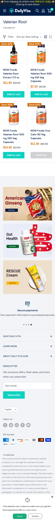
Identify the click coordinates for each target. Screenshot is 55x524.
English (8, 409)
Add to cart (13, 94)
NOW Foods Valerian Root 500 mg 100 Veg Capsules (41, 75)
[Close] (52, 496)
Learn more (31, 510)
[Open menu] (4, 10)
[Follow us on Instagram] (17, 425)
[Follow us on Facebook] (5, 425)
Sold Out (41, 155)
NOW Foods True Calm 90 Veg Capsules (40, 134)
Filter (11, 36)
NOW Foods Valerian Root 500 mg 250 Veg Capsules (13, 136)
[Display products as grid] (45, 36)
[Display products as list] (50, 36)
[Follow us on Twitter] (11, 425)
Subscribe (14, 395)
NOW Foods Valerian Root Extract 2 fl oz (11, 73)
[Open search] (37, 10)
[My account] (43, 10)
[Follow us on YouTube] (28, 425)
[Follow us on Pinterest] (22, 425)
